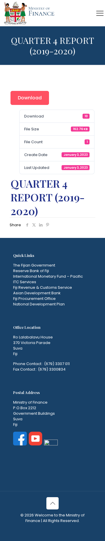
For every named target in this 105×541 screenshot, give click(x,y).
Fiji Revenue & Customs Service (42, 287)
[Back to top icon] (52, 503)
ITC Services (24, 282)
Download (30, 97)
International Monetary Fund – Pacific (48, 276)
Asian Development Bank (37, 293)
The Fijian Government (34, 265)
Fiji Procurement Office (34, 298)
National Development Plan (39, 304)
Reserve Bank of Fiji (31, 271)
